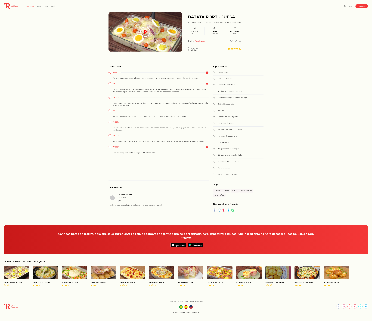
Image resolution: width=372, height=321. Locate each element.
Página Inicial (30, 6)
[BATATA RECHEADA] (101, 276)
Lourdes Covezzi (125, 195)
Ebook (53, 6)
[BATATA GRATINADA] (130, 276)
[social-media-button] (338, 306)
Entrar (351, 6)
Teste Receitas (200, 41)
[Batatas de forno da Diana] (276, 276)
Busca (39, 6)
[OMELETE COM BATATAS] (305, 276)
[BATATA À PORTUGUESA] (14, 276)
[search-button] (345, 6)
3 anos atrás (122, 198)
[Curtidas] (119, 201)
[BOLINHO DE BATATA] (334, 276)
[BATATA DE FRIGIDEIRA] (43, 276)
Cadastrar (361, 6)
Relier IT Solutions (192, 312)
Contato (46, 6)
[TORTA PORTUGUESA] (72, 276)
